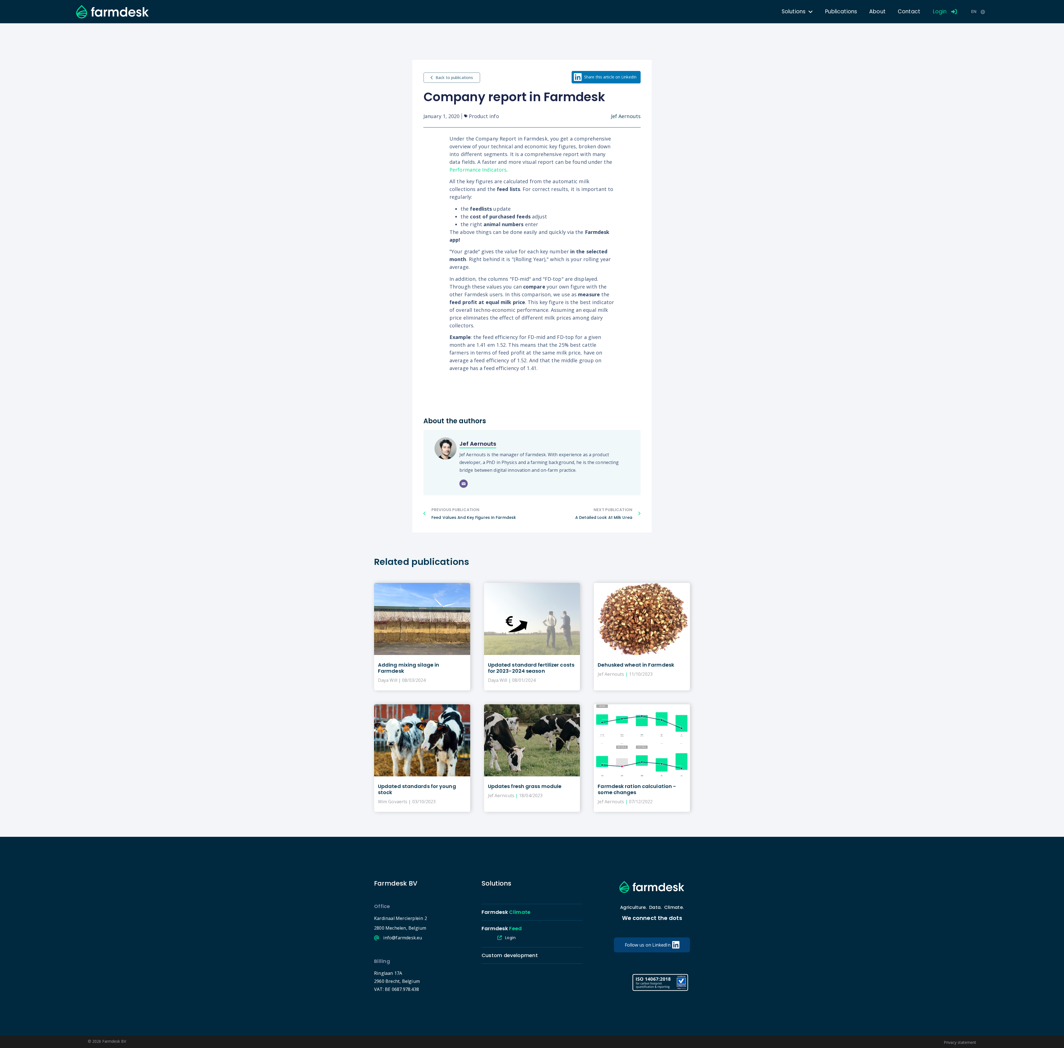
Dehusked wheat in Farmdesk (636, 664)
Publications (841, 11)
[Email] (463, 484)
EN (973, 11)
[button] (606, 77)
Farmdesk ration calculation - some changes (637, 789)
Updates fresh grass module (525, 786)
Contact (909, 11)
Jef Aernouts (477, 444)
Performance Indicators (478, 169)
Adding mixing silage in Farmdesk (408, 667)
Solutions (793, 11)
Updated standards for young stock (417, 789)
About (877, 11)
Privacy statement (960, 1042)
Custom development (510, 955)
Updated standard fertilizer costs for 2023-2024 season (531, 667)
